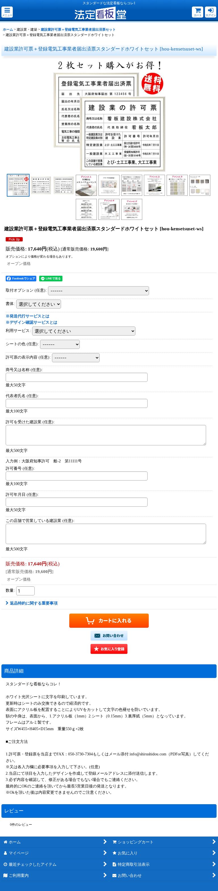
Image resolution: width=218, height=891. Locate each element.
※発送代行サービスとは (27, 316)
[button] (7, 12)
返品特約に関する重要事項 (34, 603)
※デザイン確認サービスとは (31, 322)
